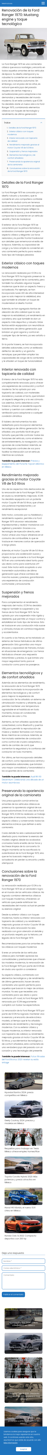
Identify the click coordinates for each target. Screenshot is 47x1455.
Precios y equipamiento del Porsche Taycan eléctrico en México (23, 463)
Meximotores (7, 3)
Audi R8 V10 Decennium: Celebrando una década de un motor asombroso (23, 779)
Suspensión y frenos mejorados (23, 151)
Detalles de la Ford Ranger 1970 (22, 127)
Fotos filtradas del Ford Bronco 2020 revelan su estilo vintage (23, 1059)
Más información (11, 1443)
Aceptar (23, 1449)
